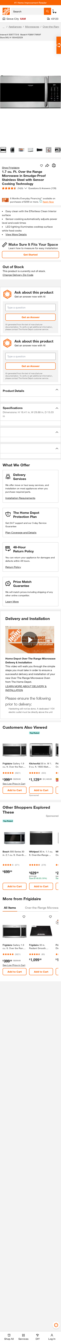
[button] (30, 391)
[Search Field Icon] (47, 11)
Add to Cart (14, 790)
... (3, 27)
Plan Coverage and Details (20, 532)
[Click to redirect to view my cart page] (54, 11)
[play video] (30, 640)
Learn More (12, 601)
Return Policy (13, 566)
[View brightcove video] (48, 150)
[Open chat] (58, 45)
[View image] (3, 150)
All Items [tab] (10, 907)
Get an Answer (31, 317)
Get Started (30, 254)
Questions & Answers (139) (42, 188)
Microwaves (32, 26)
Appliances (15, 26)
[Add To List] (41, 165)
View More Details (16, 234)
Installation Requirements (20, 497)
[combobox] (27, 11)
